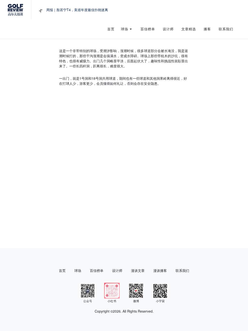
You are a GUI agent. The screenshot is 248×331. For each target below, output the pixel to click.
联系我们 (182, 270)
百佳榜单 (96, 270)
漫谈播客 (160, 270)
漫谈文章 (138, 270)
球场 (77, 270)
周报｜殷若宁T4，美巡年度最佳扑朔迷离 (77, 9)
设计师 (117, 270)
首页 (62, 270)
